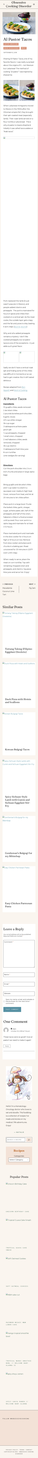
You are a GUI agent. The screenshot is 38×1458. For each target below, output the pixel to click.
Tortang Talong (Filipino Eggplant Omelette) (18, 650)
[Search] (28, 1140)
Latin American (11, 44)
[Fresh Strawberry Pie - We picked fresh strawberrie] (7, 1430)
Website (7, 993)
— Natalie (19, 1132)
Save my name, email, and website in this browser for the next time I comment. (20, 1001)
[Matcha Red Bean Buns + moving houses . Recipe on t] (23, 1426)
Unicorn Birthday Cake (17, 1212)
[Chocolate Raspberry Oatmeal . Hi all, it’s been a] (7, 1435)
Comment (8, 942)
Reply (7, 1046)
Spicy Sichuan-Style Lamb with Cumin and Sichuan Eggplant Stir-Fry (17, 801)
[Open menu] (33, 4)
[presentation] (19, 628)
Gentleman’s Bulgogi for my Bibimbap (18, 855)
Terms (22, 1449)
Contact (29, 1449)
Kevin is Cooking (20, 390)
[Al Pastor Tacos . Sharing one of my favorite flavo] (23, 1435)
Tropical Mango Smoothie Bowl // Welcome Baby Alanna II (18, 1363)
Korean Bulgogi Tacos (17, 749)
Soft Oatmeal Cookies (17, 1286)
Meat (24, 48)
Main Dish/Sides (11, 48)
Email (7, 984)
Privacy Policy (12, 1449)
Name (7, 975)
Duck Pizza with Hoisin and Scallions (18, 701)
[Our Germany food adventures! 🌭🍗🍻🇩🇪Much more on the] (7, 1426)
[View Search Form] (4, 4)
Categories (19, 1156)
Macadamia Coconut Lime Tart (8, 589)
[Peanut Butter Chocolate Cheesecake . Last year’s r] (23, 1430)
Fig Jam (32, 586)
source (17, 327)
